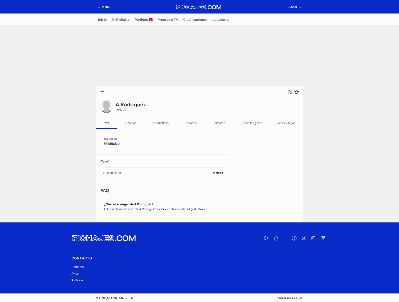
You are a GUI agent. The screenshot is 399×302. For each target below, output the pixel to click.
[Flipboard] (323, 238)
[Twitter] (303, 238)
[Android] (266, 238)
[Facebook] (294, 238)
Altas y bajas (286, 123)
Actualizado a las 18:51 (290, 297)
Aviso (75, 273)
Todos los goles (251, 123)
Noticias (130, 123)
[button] (104, 6)
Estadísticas (160, 123)
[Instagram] (313, 238)
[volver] (102, 92)
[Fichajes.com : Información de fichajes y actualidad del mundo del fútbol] (199, 6)
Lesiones (191, 123)
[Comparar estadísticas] (290, 92)
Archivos (77, 280)
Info (106, 123)
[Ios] (276, 238)
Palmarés (219, 123)
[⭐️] (296, 92)
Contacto (77, 267)
